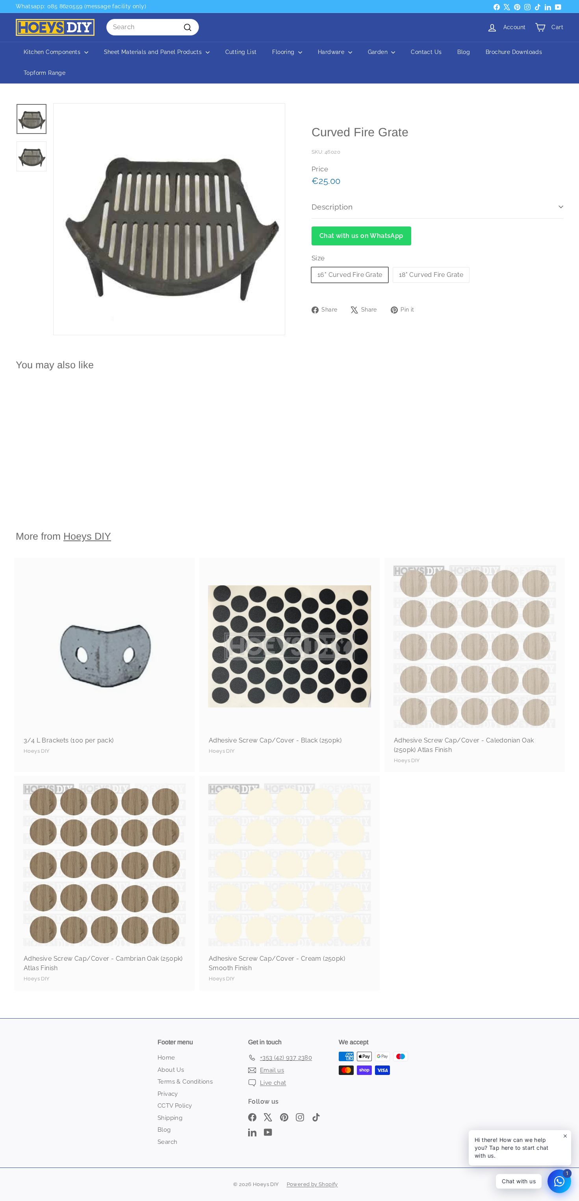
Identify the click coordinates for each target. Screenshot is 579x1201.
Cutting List (241, 52)
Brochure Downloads (514, 52)
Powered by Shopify (312, 1184)
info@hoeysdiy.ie (62, 6)
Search (167, 1141)
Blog (463, 52)
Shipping (170, 1117)
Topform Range (44, 73)
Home (166, 1057)
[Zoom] (169, 219)
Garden (379, 52)
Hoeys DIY (87, 536)
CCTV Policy (175, 1105)
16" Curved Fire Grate (349, 274)
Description (332, 206)
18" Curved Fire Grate (431, 274)
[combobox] (152, 27)
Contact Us (426, 52)
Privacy (168, 1093)
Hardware (332, 52)
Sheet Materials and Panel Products (154, 52)
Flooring (284, 52)
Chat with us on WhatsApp (361, 235)
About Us (171, 1069)
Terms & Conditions (185, 1081)
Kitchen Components (53, 52)
